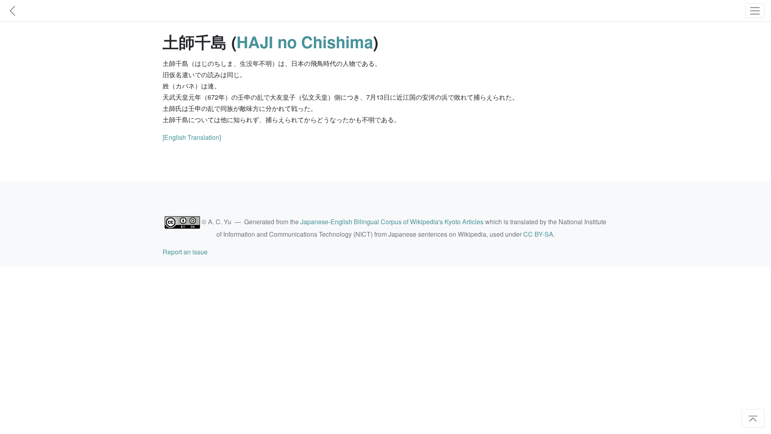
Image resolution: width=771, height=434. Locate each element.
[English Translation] (192, 137)
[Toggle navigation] (755, 10)
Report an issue (185, 251)
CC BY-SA (538, 234)
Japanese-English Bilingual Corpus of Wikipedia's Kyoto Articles (391, 221)
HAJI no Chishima (305, 41)
